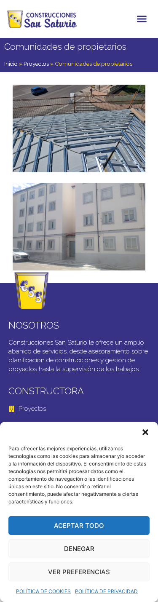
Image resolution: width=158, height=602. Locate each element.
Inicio (11, 63)
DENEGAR (79, 549)
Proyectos (36, 63)
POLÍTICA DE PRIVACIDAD (106, 591)
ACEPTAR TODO (79, 526)
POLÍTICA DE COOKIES (43, 591)
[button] (145, 432)
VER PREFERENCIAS (79, 572)
